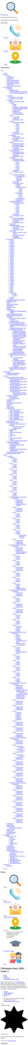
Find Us (6, 64)
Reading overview (17, 112)
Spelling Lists (13, 429)
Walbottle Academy (21, 588)
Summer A (18, 718)
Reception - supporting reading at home (18, 427)
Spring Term (19, 501)
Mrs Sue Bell (13, 854)
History (12, 142)
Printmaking (19, 193)
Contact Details (10, 77)
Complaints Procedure (18, 352)
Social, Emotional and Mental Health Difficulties (19, 362)
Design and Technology (16, 201)
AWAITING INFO (11, 301)
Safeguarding (7, 371)
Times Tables (16, 117)
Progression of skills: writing (20, 108)
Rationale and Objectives (19, 331)
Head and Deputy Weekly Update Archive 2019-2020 (18, 388)
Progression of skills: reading (20, 107)
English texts (16, 111)
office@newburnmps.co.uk (10, 917)
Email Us (6, 51)
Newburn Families (11, 832)
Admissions (10, 88)
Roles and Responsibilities (19, 333)
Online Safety (16, 136)
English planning (17, 110)
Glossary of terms (14, 321)
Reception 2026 (14, 90)
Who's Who (10, 79)
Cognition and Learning (19, 360)
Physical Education (14, 150)
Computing (12, 135)
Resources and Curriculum (19, 335)
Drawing (18, 184)
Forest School (10, 239)
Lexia (11, 433)
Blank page (9, 866)
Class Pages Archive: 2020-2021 (18, 683)
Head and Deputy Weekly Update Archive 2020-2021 (18, 385)
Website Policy (7, 994)
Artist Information (20, 176)
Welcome (9, 76)
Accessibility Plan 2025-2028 (17, 353)
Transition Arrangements (19, 340)
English (12, 102)
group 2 (12, 262)
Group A (12, 246)
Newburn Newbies (14, 398)
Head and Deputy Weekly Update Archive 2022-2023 (18, 379)
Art (11, 173)
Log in (5, 868)
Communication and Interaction (18, 358)
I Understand (4, 1043)
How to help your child (12, 422)
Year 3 (17, 126)
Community (7, 835)
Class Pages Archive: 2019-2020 (18, 737)
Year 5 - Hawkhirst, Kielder (17, 412)
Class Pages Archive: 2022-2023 (18, 590)
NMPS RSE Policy (18, 238)
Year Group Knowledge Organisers (19, 179)
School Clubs (10, 84)
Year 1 (17, 124)
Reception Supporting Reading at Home (21, 552)
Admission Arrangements (19, 332)
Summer (15, 461)
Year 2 (17, 125)
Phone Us (6, 37)
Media (11, 844)
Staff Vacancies (10, 849)
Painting (18, 186)
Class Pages (10, 456)
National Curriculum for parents (18, 423)
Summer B (18, 719)
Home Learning (11, 826)
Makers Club (10, 830)
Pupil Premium (10, 309)
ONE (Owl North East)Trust (14, 86)
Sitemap (6, 991)
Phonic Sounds (23, 692)
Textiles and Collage (21, 187)
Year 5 (17, 129)
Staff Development (17, 349)
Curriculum (9, 100)
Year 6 (17, 131)
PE (10, 436)
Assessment (10, 95)
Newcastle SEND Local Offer (17, 322)
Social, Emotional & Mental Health (18, 440)
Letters (8, 405)
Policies (9, 308)
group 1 (12, 260)
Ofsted (8, 302)
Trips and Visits (10, 408)
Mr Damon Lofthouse (15, 860)
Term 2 (11, 288)
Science (12, 121)
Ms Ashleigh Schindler (15, 863)
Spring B (18, 716)
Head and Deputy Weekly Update (15, 377)
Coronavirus (7, 864)
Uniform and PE (11, 421)
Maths (11, 115)
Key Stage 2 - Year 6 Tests (16, 98)
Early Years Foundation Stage (17, 101)
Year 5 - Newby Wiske (15, 409)
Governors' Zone (11, 847)
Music (11, 217)
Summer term (19, 511)
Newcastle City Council (13, 81)
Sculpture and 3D (20, 198)
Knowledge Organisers (18, 122)
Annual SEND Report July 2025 (18, 328)
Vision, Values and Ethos (13, 80)
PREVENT (13, 447)
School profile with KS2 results (14, 314)
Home (5, 73)
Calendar (9, 401)
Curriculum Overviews (18, 143)
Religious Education (15, 225)
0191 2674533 (7, 902)
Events (11, 840)
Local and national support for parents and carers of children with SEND (18, 325)
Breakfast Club (10, 400)
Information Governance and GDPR (16, 300)
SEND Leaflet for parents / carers (18, 367)
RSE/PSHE (13, 231)
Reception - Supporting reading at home (21, 641)
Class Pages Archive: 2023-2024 (18, 545)
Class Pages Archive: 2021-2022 (18, 632)
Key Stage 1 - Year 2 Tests (16, 97)
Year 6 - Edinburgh (14, 411)
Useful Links (10, 846)
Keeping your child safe (13, 442)
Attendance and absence (13, 395)
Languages (12, 224)
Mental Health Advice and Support (15, 452)
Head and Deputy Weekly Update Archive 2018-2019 (18, 390)
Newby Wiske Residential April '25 (22, 536)
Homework (13, 435)
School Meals (10, 407)
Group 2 (12, 242)
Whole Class (13, 293)
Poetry (14, 105)
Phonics (15, 104)
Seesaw (12, 439)
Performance (10, 305)
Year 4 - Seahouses (14, 414)
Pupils (5, 454)
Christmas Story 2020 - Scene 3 (11, 979)
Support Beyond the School (13, 453)
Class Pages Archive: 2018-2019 (18, 782)
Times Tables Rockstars (16, 438)
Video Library (10, 823)
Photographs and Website (13, 83)
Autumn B (18, 713)
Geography (12, 157)
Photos (11, 837)
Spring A (18, 715)
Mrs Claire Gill (13, 858)
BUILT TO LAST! (11, 836)
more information (12, 1040)
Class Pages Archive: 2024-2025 (18, 497)
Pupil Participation (17, 342)
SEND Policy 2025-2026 (16, 329)
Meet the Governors (12, 850)
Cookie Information (8, 993)
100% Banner (13, 397)
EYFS (20, 188)
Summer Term (19, 502)
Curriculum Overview (18, 152)
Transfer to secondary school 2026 (18, 91)
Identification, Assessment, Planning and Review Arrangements (19, 338)
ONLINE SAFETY (15, 443)
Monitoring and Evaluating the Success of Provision (19, 347)
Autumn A (18, 712)
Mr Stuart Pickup (14, 861)
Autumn (15, 459)
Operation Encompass (12, 374)
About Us (6, 74)
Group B (12, 247)
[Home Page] (4, 14)
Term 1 (11, 287)
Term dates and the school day (14, 402)
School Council (10, 829)
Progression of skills (18, 145)
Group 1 (12, 240)
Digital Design (19, 200)
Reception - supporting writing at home (21, 694)
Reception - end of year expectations (20, 697)
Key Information (8, 87)
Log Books (12, 839)
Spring (14, 460)
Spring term (19, 509)
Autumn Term (19, 499)
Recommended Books (18, 114)
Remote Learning (11, 307)
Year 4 (17, 128)
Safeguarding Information (13, 373)
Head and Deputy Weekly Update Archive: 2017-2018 (20, 393)
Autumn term (19, 508)
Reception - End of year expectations (21, 644)
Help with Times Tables (16, 432)
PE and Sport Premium (12, 304)
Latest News (10, 404)
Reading (12, 425)
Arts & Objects (13, 843)
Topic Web (22, 747)
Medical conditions (17, 350)
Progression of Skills (18, 156)
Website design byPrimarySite (11, 1001)
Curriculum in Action (18, 119)
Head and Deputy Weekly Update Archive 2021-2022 (18, 382)
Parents (5, 376)
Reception (12, 457)
